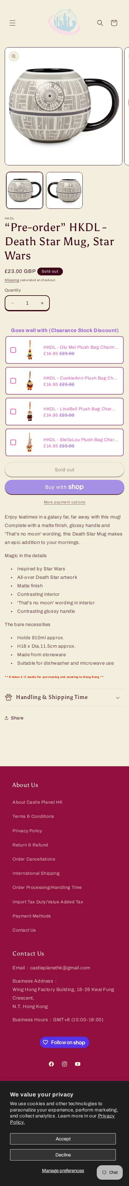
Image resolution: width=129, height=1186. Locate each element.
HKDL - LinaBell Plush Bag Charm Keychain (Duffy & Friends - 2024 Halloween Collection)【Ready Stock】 (81, 409)
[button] (12, 23)
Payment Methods (32, 916)
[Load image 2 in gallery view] (64, 190)
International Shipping (36, 873)
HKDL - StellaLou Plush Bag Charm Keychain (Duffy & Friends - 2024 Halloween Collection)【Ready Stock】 (81, 439)
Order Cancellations (34, 859)
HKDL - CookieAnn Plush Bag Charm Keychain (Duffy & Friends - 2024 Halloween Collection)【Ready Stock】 (81, 378)
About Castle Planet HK (37, 802)
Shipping (12, 280)
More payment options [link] (64, 502)
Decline (63, 1154)
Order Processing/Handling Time (47, 887)
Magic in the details (26, 555)
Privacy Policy (27, 831)
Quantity (13, 290)
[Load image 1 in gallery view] (24, 190)
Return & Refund (30, 845)
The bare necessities (28, 624)
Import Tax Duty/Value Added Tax (48, 902)
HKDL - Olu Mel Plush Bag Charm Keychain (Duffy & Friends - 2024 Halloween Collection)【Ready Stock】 (81, 347)
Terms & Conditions (33, 816)
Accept (63, 1138)
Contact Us (24, 930)
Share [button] (17, 718)
